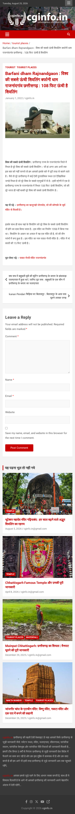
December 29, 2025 (15, 655)
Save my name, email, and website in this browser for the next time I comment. (36, 435)
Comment (11, 336)
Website (10, 412)
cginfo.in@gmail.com (35, 528)
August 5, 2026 (13, 528)
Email (9, 396)
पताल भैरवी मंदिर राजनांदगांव (33, 257)
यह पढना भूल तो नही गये (20, 468)
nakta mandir (14, 700)
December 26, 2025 (15, 718)
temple (10, 511)
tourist (10, 67)
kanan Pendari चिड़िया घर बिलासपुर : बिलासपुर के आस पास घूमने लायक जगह (37, 296)
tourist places (27, 67)
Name (9, 379)
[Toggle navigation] (7, 34)
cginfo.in (29, 98)
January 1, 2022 (14, 98)
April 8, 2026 (12, 591)
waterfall (32, 637)
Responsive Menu (68, 3)
